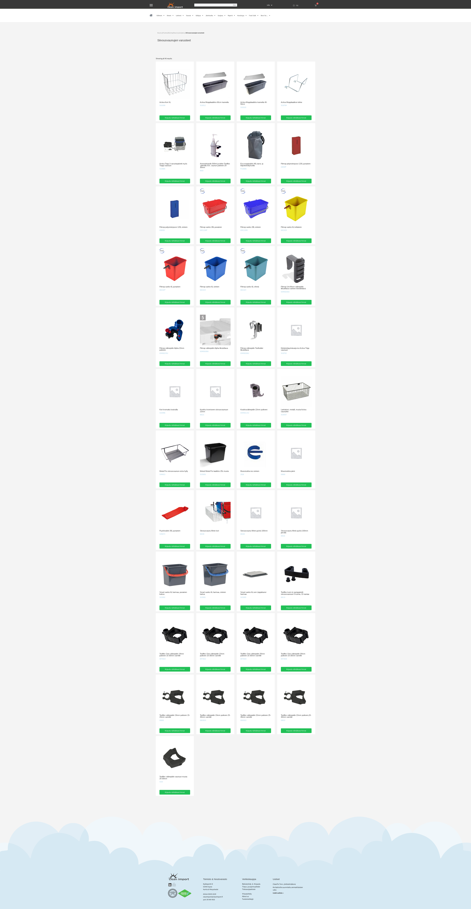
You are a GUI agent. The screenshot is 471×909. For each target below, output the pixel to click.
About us (245, 896)
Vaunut (188, 15)
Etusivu (159, 33)
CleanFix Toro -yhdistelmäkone (284, 884)
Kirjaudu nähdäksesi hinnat (175, 118)
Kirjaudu (257, 884)
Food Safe (252, 15)
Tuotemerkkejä (247, 899)
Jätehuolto (209, 15)
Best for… (264, 15)
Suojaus (220, 15)
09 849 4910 (211, 899)
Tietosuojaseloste (248, 889)
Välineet (159, 15)
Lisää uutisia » (278, 893)
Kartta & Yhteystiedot (210, 889)
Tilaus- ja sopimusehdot (251, 886)
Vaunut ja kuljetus (179, 33)
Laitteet (178, 15)
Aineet (169, 15)
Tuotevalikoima (168, 33)
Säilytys (198, 15)
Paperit (230, 15)
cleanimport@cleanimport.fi (213, 897)
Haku (234, 5)
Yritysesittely (247, 894)
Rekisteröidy (246, 884)
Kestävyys (240, 15)
